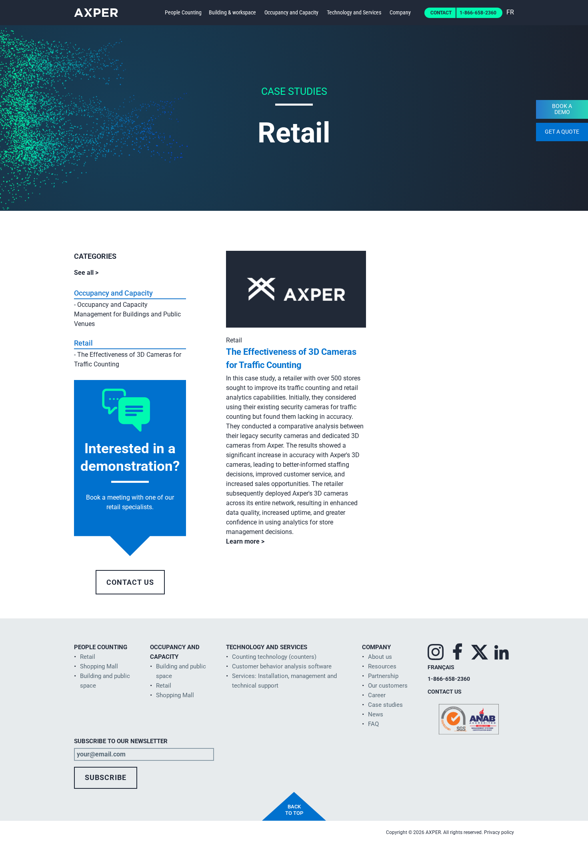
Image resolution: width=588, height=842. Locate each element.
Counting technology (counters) (274, 656)
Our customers (388, 685)
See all (84, 272)
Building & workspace (232, 12)
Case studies (385, 704)
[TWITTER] (480, 650)
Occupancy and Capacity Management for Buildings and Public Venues (127, 314)
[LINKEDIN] (502, 650)
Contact (441, 13)
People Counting (183, 12)
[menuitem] (510, 12)
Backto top (294, 810)
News (375, 714)
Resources (382, 666)
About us (380, 656)
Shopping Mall (99, 666)
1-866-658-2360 (478, 13)
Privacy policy (499, 832)
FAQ (373, 724)
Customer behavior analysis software (282, 666)
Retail (83, 343)
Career (377, 695)
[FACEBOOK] (458, 650)
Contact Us (130, 582)
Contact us (445, 691)
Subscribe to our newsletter (121, 741)
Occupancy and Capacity (291, 12)
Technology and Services (354, 12)
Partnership (383, 676)
